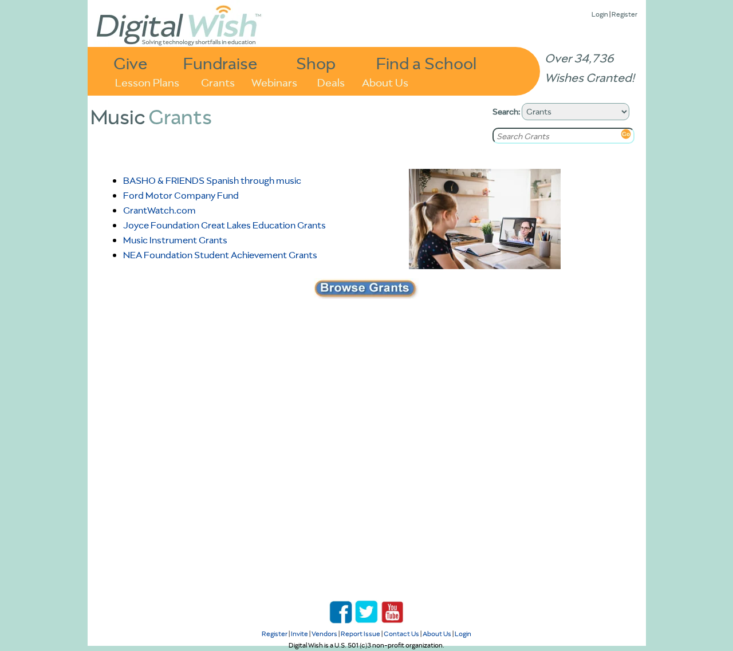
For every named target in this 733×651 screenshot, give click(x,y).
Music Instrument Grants (175, 240)
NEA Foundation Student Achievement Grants (220, 254)
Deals (331, 81)
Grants (218, 81)
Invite (299, 633)
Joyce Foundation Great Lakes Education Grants (224, 225)
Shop (316, 62)
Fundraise (220, 62)
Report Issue (360, 633)
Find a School (426, 62)
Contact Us (401, 633)
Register (624, 14)
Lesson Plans (147, 81)
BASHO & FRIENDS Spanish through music (212, 180)
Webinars (274, 81)
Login (600, 14)
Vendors (324, 633)
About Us (385, 81)
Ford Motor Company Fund (181, 195)
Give (130, 62)
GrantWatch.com (159, 210)
